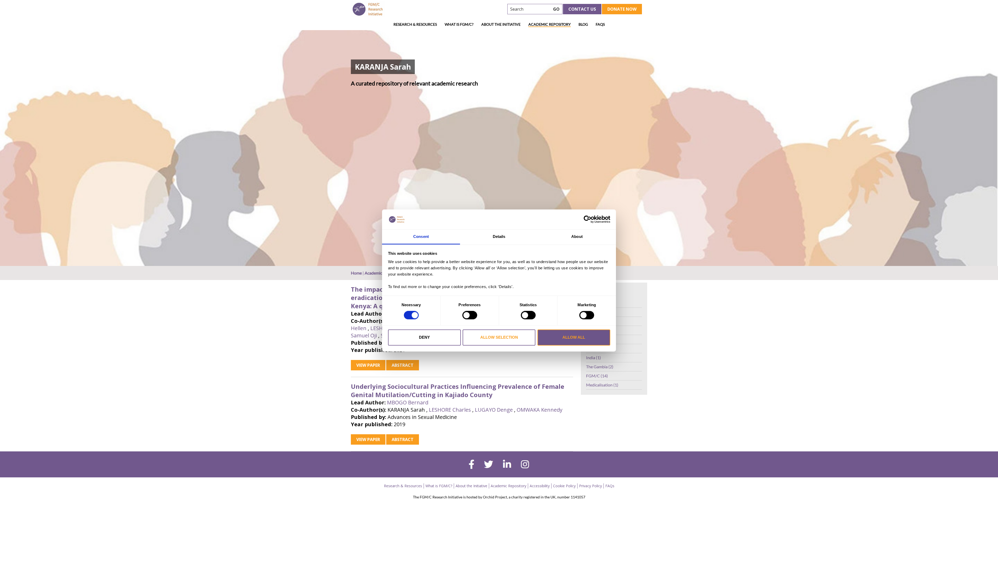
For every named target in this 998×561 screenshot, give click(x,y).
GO (556, 9)
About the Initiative (501, 24)
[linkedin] (507, 465)
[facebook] (471, 465)
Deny (424, 337)
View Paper (368, 365)
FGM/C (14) (597, 375)
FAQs (600, 24)
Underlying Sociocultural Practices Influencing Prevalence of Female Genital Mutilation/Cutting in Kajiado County (457, 390)
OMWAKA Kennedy (539, 409)
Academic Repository (549, 24)
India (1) (593, 357)
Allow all (573, 337)
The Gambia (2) (599, 366)
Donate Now (621, 9)
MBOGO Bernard (407, 402)
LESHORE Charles (450, 409)
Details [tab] (499, 236)
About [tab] (577, 236)
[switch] (469, 315)
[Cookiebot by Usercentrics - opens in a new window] (587, 219)
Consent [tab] (421, 236)
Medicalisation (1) (602, 384)
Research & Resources (415, 24)
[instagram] (525, 465)
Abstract (402, 365)
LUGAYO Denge (494, 409)
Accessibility (540, 485)
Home (356, 272)
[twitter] (488, 465)
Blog (583, 24)
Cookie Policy (564, 485)
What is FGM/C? (459, 24)
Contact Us (582, 9)
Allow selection (499, 337)
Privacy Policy (590, 485)
